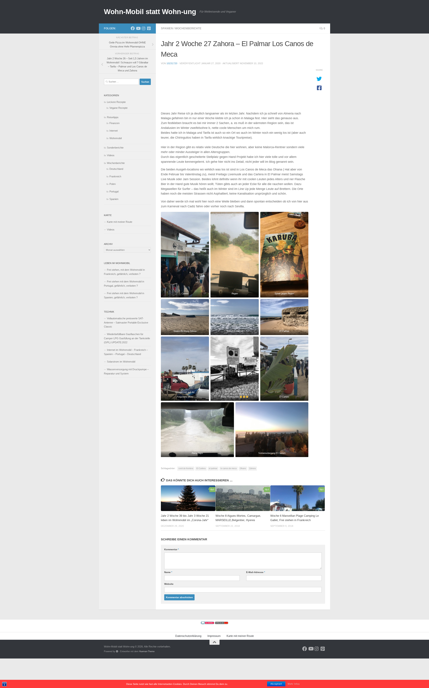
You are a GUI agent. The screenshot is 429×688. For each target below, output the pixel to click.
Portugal (113, 191)
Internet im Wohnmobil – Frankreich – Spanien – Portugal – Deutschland (126, 351)
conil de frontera (185, 468)
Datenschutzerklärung (188, 636)
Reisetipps (112, 117)
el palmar (213, 468)
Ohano (243, 468)
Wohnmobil (115, 138)
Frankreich (115, 176)
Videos (110, 155)
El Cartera (201, 468)
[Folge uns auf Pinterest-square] (149, 28)
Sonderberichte (115, 147)
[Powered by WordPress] (117, 651)
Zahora (252, 468)
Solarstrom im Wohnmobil (121, 361)
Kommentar (171, 549)
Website (168, 584)
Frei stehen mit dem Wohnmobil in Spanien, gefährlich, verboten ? (124, 295)
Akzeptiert (276, 684)
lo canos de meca (229, 468)
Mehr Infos (294, 684)
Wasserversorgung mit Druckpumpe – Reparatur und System (126, 371)
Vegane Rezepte (118, 107)
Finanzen (114, 123)
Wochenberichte (188, 28)
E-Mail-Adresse (255, 572)
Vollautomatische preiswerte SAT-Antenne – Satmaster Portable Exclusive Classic (126, 322)
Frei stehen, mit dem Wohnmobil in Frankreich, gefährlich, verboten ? (124, 271)
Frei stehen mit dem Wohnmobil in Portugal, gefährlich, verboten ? (124, 283)
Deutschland (116, 168)
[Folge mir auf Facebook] (133, 28)
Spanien (167, 28)
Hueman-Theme (147, 651)
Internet (113, 130)
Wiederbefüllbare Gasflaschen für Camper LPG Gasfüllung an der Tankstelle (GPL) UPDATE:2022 (127, 338)
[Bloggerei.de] (207, 623)
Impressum (214, 636)
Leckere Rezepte (116, 102)
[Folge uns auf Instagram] (143, 28)
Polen (112, 184)
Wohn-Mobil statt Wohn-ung (150, 12)
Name (168, 572)
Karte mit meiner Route (119, 221)
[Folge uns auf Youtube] (138, 28)
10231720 (172, 63)
